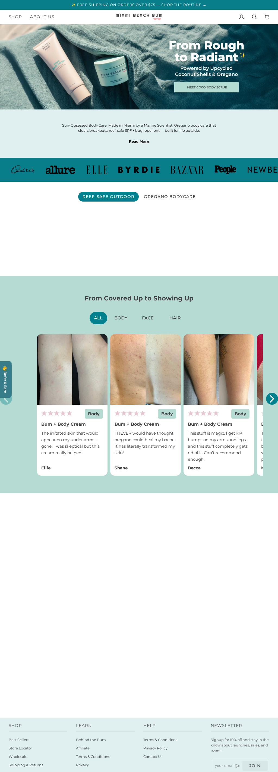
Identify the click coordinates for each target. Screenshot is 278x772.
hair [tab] (175, 318)
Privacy (82, 765)
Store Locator (20, 748)
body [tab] (120, 318)
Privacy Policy (155, 748)
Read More (139, 141)
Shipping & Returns (26, 765)
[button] (272, 399)
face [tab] (148, 318)
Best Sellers (19, 740)
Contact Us (152, 757)
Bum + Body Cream (63, 424)
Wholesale (18, 757)
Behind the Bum (91, 740)
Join (255, 765)
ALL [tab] (98, 318)
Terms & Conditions (93, 757)
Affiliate (83, 748)
